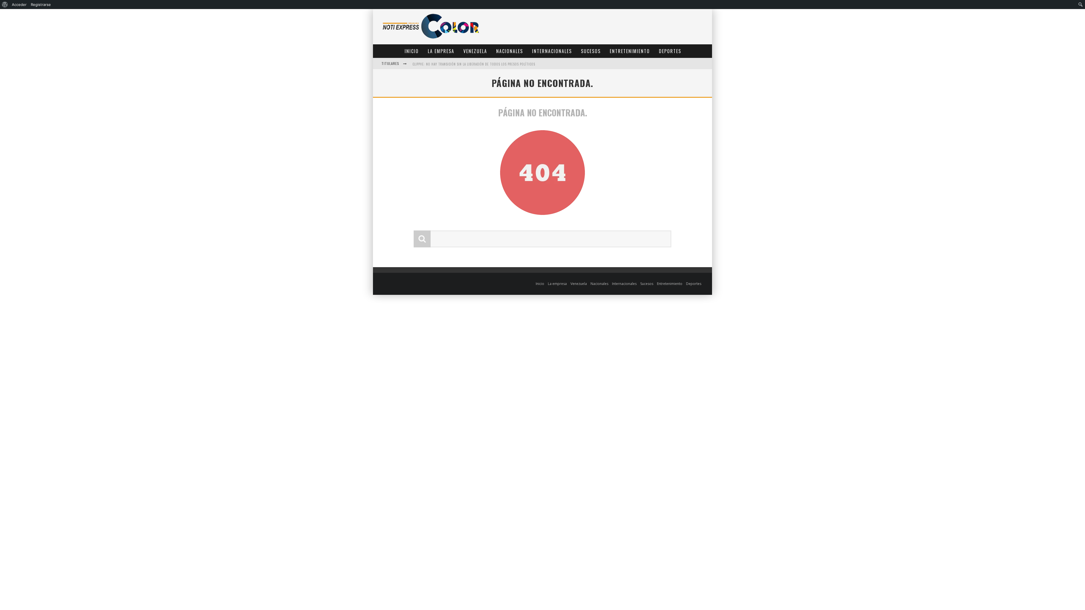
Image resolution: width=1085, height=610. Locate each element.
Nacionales (509, 51)
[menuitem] (5, 4)
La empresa (441, 51)
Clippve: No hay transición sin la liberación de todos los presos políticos (474, 64)
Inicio (412, 51)
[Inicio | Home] (430, 38)
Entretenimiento (630, 51)
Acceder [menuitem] (19, 4)
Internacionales (552, 51)
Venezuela (475, 51)
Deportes (670, 51)
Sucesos (591, 51)
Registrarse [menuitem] (41, 4)
